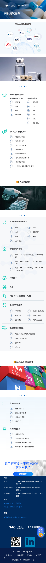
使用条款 (9, 555)
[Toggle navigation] (41, 5)
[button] (21, 86)
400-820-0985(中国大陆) (12, 503)
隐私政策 (21, 555)
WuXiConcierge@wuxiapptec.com (16, 517)
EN (37, 6)
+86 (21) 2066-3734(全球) (13, 507)
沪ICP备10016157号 (34, 555)
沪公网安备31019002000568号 (23, 560)
